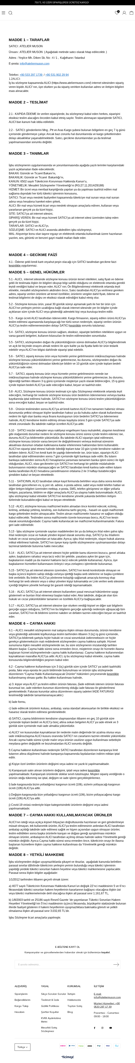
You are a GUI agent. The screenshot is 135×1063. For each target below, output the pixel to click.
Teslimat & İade (50, 999)
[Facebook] (94, 1028)
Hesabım (19, 1012)
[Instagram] (102, 1028)
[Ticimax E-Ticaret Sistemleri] (67, 1057)
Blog (70, 1012)
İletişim (71, 993)
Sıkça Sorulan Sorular (53, 993)
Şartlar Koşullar (50, 1012)
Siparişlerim (21, 993)
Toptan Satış (75, 1006)
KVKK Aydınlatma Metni (51, 1020)
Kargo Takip (21, 1006)
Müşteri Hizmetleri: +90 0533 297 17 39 (107, 1005)
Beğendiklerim (22, 999)
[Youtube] (111, 1028)
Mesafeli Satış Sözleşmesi (49, 1029)
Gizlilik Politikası (50, 1006)
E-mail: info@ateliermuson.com (107, 995)
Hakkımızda (74, 999)
